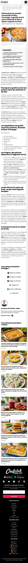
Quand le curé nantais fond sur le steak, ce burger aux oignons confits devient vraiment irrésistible (14, 437)
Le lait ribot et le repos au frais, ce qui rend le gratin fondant (13, 63)
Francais (15, 541)
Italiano (14, 551)
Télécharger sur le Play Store (19, 477)
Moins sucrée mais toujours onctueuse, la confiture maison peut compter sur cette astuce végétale (13, 414)
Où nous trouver (14, 526)
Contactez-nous (14, 534)
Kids (14, 513)
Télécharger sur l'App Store (8, 477)
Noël (14, 512)
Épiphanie (14, 503)
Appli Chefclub (14, 529)
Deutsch (15, 543)
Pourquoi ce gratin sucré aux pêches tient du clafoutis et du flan (13, 53)
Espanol (14, 548)
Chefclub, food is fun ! (7, 6)
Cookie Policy (15, 560)
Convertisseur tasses (14, 517)
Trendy (15, 6)
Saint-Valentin (14, 507)
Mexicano (15, 550)
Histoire (14, 527)
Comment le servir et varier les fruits (13, 66)
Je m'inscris (14, 496)
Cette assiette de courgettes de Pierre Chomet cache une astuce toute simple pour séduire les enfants (13, 368)
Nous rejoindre (14, 536)
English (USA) (15, 546)
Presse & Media (14, 531)
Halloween (14, 510)
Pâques (13, 508)
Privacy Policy (8, 560)
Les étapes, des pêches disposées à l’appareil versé (12, 60)
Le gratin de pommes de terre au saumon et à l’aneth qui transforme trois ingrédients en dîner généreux (14, 460)
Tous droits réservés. (22, 558)
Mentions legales (14, 532)
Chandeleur (14, 505)
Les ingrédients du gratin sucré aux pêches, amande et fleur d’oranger (12, 56)
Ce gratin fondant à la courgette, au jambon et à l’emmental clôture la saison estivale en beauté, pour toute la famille (13, 345)
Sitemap (20, 560)
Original (14, 515)
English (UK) (14, 545)
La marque (14, 522)
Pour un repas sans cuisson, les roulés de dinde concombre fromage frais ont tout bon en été (14, 391)
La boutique (14, 524)
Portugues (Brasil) (14, 553)
